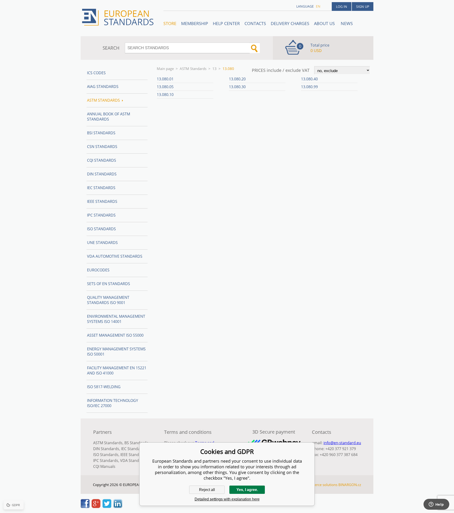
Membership (194, 23)
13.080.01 (165, 79)
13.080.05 (165, 86)
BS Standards (136, 442)
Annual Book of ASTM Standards (108, 116)
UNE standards (102, 242)
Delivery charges (290, 23)
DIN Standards (102, 174)
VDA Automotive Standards (114, 256)
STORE (169, 23)
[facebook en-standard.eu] (85, 506)
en (318, 6)
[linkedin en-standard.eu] (117, 506)
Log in (341, 6)
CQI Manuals (104, 466)
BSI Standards (101, 132)
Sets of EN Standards (108, 283)
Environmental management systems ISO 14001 (116, 319)
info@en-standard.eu (342, 442)
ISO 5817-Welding (104, 386)
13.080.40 (309, 79)
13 (214, 68)
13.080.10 (165, 94)
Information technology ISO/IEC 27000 (112, 403)
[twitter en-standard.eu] (106, 506)
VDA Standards (133, 460)
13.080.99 (309, 86)
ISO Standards (101, 228)
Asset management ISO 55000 (115, 335)
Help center (226, 23)
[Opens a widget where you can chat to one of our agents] (436, 505)
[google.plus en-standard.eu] (96, 506)
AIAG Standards (102, 86)
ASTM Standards (193, 68)
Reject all (207, 490)
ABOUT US (325, 23)
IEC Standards (101, 187)
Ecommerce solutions (319, 484)
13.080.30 (237, 86)
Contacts (255, 23)
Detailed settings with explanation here (227, 499)
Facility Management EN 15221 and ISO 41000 (116, 370)
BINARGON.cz (349, 484)
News (347, 23)
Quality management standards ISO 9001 (108, 300)
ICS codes (96, 72)
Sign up (362, 6)
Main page (165, 68)
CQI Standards (101, 160)
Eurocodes (98, 270)
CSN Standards (102, 146)
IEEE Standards (102, 201)
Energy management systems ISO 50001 (116, 351)
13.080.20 (237, 79)
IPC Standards (101, 215)
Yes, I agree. (247, 490)
